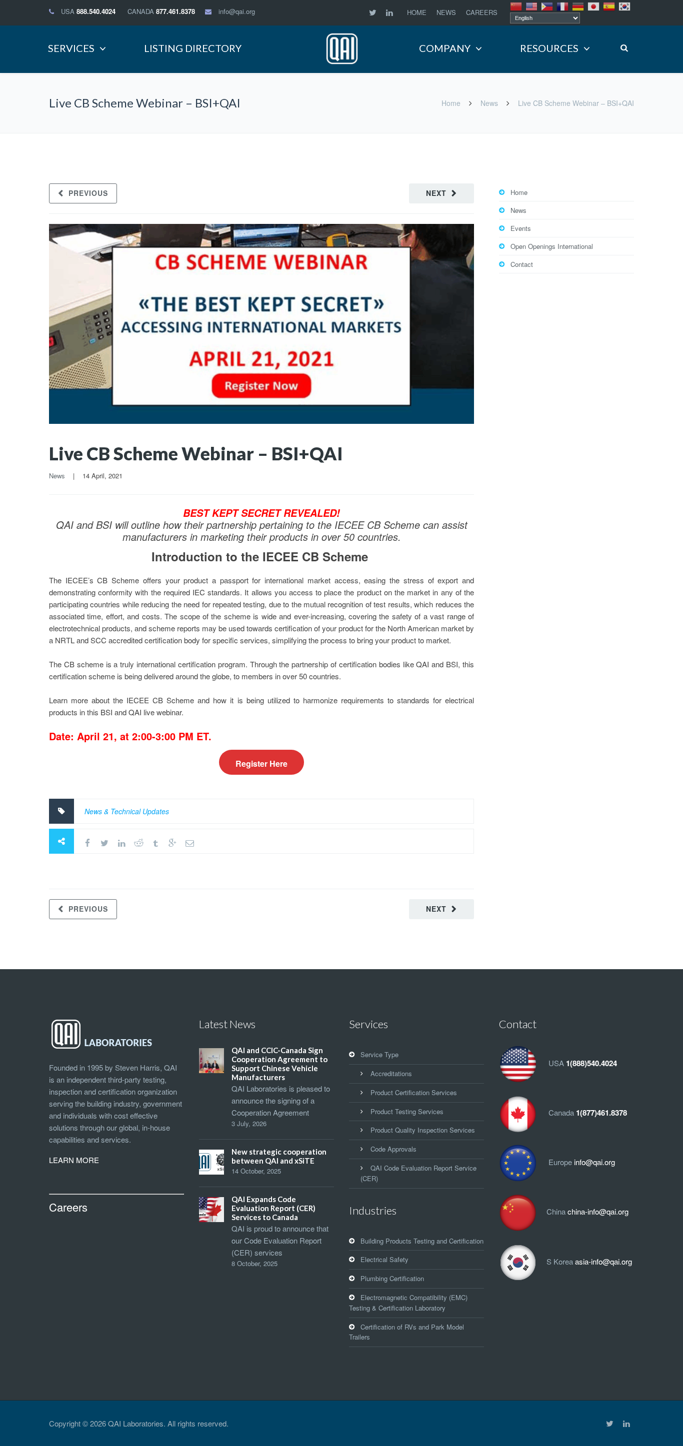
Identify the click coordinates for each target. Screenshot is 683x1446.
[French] (563, 5)
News (489, 103)
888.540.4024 (96, 11)
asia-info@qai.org (603, 1261)
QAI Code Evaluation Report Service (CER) (418, 1173)
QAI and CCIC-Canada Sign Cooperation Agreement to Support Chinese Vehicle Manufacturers (280, 1064)
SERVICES (71, 48)
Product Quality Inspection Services (422, 1130)
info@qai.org (236, 11)
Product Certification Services (413, 1092)
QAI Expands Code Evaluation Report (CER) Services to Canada (274, 1208)
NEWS (446, 12)
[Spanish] (609, 5)
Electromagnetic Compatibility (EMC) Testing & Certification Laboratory (408, 1303)
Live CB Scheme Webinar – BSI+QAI (195, 453)
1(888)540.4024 (591, 1063)
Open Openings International (551, 246)
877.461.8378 (175, 11)
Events (520, 228)
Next (436, 193)
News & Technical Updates (126, 811)
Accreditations (391, 1073)
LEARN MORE (74, 1160)
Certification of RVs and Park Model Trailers (406, 1332)
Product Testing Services (407, 1111)
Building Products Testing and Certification (422, 1241)
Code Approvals (393, 1149)
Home (451, 103)
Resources (549, 48)
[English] (532, 5)
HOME (416, 12)
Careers (68, 1207)
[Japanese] (594, 5)
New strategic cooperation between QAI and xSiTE (279, 1156)
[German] (578, 5)
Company (444, 48)
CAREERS (482, 12)
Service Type (379, 1054)
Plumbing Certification (392, 1278)
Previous (88, 193)
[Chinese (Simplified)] (516, 5)
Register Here (262, 763)
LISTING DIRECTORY (193, 48)
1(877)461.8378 (601, 1113)
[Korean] (625, 5)
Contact (521, 264)
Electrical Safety (384, 1259)
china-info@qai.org (598, 1212)
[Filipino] (547, 5)
